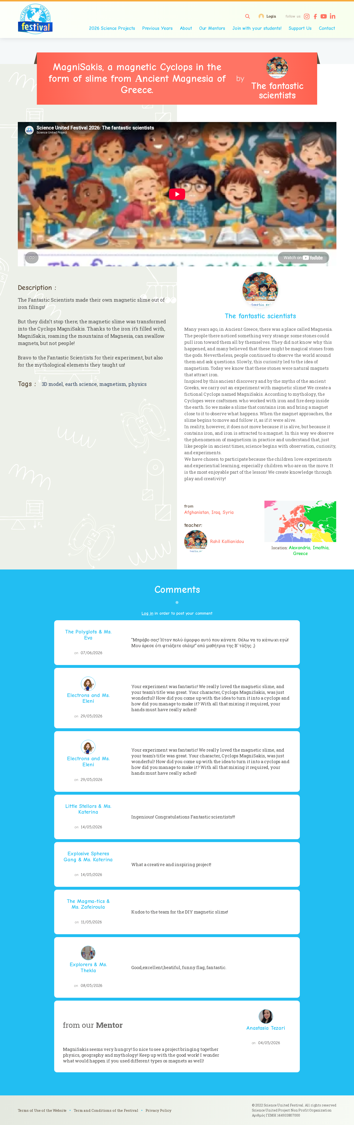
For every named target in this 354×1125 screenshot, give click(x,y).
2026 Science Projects (112, 28)
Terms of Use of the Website (42, 1110)
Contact (327, 28)
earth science (81, 384)
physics (137, 384)
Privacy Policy (158, 1110)
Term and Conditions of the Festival (106, 1110)
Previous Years (157, 28)
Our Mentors (212, 28)
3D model (52, 384)
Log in (147, 613)
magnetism (112, 384)
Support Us (300, 28)
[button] (247, 16)
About (186, 28)
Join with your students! (257, 28)
